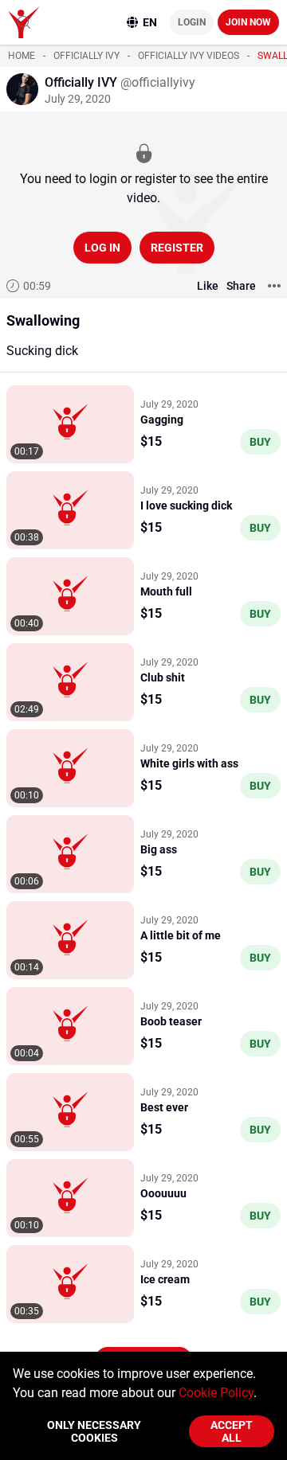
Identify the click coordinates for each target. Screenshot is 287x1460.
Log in (102, 247)
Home (21, 55)
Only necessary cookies (94, 1431)
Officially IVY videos (188, 55)
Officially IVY (86, 55)
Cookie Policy (216, 1392)
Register (177, 247)
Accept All (231, 1431)
